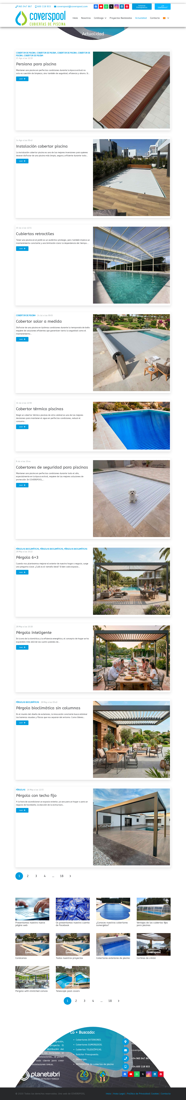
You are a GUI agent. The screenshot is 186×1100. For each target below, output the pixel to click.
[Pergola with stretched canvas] (32, 977)
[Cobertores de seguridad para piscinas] (131, 498)
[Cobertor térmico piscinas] (131, 426)
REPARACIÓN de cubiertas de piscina (95, 1064)
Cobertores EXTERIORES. (88, 1039)
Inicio (108, 1093)
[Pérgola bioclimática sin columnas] (131, 739)
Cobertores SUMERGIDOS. (89, 1044)
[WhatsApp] (106, 6)
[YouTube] (101, 6)
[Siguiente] (70, 876)
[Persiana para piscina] (131, 90)
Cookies (155, 1093)
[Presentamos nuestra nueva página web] (32, 909)
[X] (111, 6)
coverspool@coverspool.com (147, 1050)
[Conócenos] (32, 944)
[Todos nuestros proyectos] (73, 944)
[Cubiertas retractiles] (131, 265)
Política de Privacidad (138, 1093)
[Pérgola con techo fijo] (131, 827)
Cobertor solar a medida (39, 321)
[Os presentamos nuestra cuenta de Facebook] (73, 909)
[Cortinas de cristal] (154, 944)
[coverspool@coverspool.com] (127, 1050)
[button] (105, 18)
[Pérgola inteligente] (131, 657)
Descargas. (81, 1059)
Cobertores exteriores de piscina (113, 958)
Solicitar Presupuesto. (87, 1054)
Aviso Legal (119, 1093)
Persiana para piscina (36, 64)
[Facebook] (96, 6)
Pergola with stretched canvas (31, 991)
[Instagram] (116, 6)
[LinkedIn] (122, 6)
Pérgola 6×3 (27, 557)
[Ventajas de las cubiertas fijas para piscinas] (154, 909)
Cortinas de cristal (146, 958)
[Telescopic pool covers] (73, 977)
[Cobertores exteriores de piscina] (113, 944)
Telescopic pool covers (68, 991)
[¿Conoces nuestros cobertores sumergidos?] (113, 909)
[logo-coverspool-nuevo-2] (40, 18)
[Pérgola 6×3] (131, 581)
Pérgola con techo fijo (36, 795)
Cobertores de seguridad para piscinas (52, 467)
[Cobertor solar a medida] (131, 352)
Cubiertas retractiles (35, 234)
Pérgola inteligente (34, 632)
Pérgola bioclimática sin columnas (48, 708)
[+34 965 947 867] (127, 1058)
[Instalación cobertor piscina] (131, 177)
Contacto (166, 1093)
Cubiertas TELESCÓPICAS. (89, 1049)
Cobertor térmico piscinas (39, 409)
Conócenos (21, 958)
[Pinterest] (127, 6)
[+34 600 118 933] (127, 1066)
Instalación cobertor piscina (42, 146)
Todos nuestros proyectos (69, 958)
